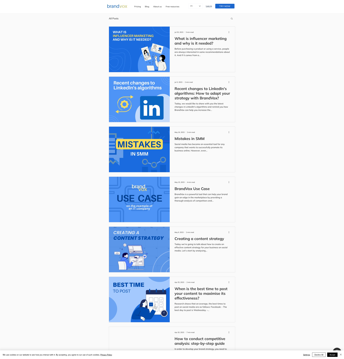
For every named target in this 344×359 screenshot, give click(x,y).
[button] (172, 6)
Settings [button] (306, 354)
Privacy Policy (106, 354)
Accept (332, 354)
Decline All (318, 354)
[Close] (340, 355)
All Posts (114, 18)
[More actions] (229, 32)
